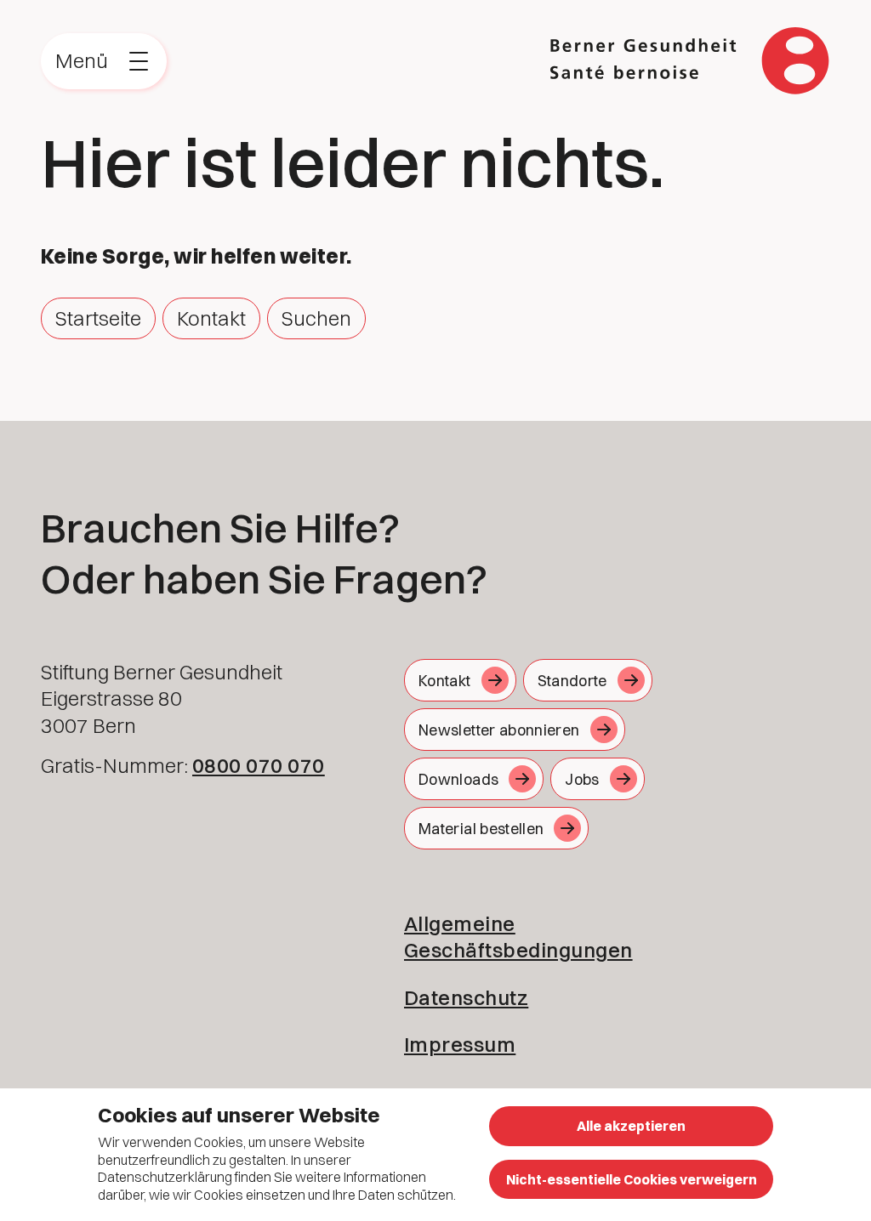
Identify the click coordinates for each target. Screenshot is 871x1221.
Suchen (316, 318)
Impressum (459, 1044)
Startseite (98, 318)
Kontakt (211, 318)
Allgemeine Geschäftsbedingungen (518, 937)
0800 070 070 (258, 765)
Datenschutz (466, 997)
